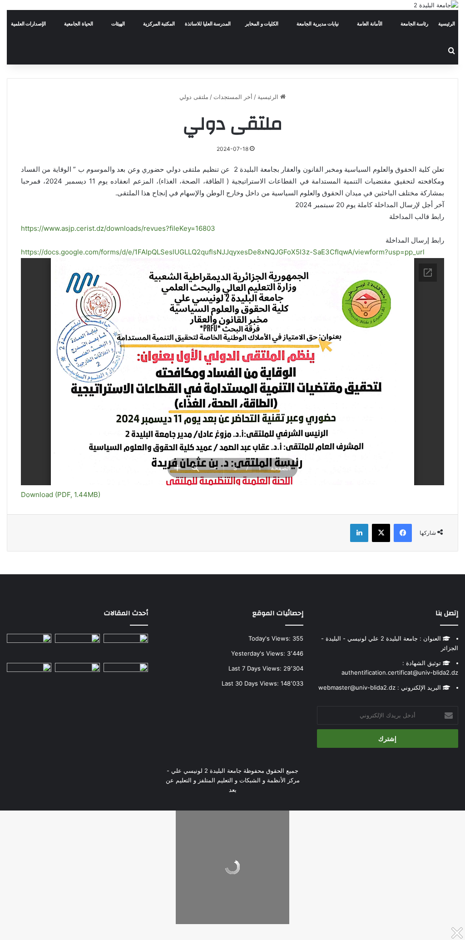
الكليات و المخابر (261, 23)
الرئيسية (446, 23)
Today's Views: (270, 638)
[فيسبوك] (403, 533)
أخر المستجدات (232, 96)
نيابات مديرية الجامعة (318, 23)
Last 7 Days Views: (255, 668)
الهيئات (118, 23)
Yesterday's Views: (259, 653)
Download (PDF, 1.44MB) (60, 494)
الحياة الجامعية (78, 23)
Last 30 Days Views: (251, 683)
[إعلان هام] (126, 679)
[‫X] (381, 533)
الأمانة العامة (369, 23)
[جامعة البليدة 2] (436, 5)
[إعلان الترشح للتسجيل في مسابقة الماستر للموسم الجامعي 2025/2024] (77, 646)
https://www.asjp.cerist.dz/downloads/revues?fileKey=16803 (118, 228)
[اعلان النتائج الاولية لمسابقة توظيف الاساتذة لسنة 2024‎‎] (29, 646)
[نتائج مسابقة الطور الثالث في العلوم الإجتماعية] (29, 675)
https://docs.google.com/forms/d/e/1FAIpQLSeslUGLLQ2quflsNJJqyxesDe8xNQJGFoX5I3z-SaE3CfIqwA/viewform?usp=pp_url (223, 252)
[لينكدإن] (359, 533)
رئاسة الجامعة (415, 23)
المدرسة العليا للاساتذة (208, 23)
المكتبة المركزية (159, 23)
